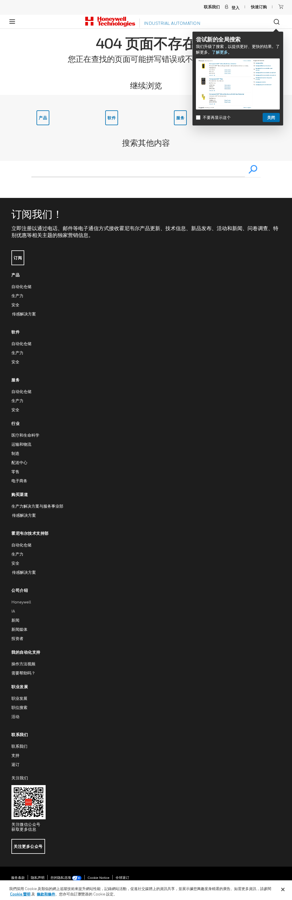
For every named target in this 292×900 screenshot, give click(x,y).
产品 (43, 117)
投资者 (17, 638)
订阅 (18, 257)
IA (13, 611)
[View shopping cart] (280, 6)
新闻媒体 (19, 629)
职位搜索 (19, 707)
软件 (112, 117)
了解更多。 (222, 52)
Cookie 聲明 (20, 894)
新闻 (15, 620)
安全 (15, 304)
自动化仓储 (21, 286)
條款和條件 (46, 894)
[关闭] (283, 889)
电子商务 (19, 480)
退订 (15, 764)
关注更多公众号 (28, 846)
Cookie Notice (99, 877)
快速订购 (259, 6)
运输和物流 (21, 444)
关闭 (271, 117)
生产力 (17, 295)
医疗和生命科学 (25, 435)
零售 (15, 471)
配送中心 (19, 462)
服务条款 (18, 877)
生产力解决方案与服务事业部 (37, 506)
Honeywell (21, 601)
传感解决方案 (23, 313)
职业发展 (19, 698)
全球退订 (122, 877)
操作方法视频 (23, 663)
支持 (15, 755)
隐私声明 (37, 877)
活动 (15, 716)
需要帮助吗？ (23, 672)
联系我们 (19, 746)
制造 (15, 453)
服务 (180, 117)
